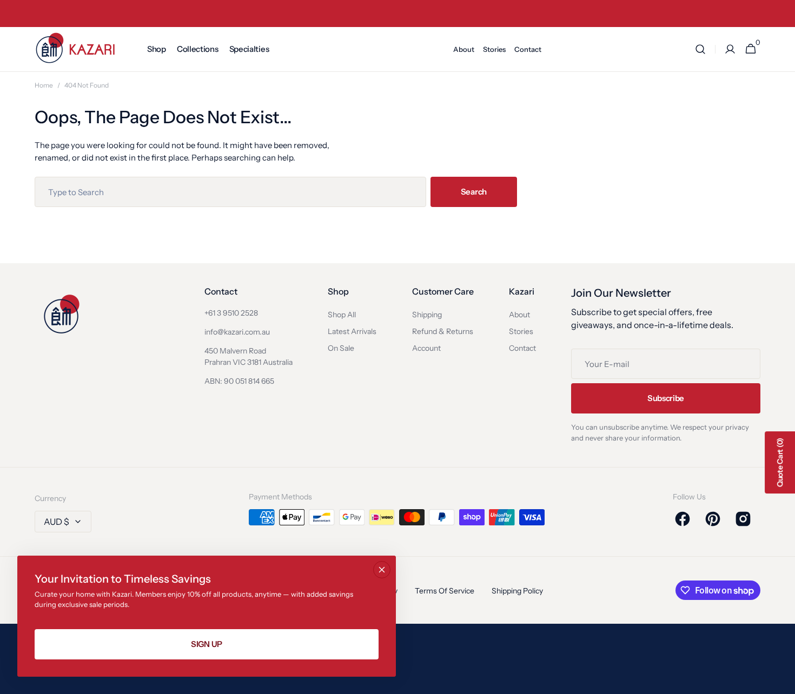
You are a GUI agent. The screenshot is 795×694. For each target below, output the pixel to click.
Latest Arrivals (352, 331)
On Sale (341, 348)
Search (474, 191)
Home (44, 85)
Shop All (342, 314)
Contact (522, 348)
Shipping (427, 314)
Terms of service (444, 591)
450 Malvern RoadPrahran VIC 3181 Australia (248, 356)
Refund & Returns (442, 331)
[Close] (381, 569)
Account (426, 348)
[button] (700, 49)
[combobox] (230, 192)
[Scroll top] (782, 681)
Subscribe (665, 398)
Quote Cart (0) (780, 462)
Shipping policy (517, 591)
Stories (521, 331)
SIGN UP (206, 644)
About (519, 314)
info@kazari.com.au (237, 332)
